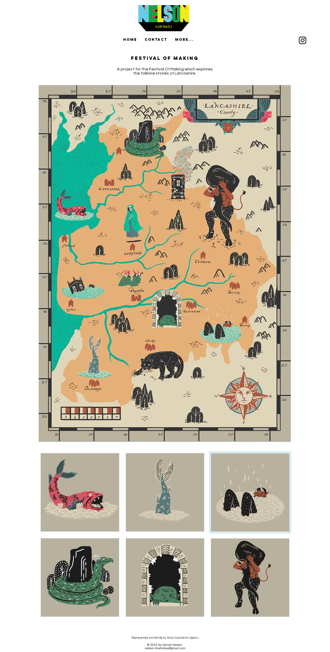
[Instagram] (303, 40)
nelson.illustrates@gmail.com (165, 648)
